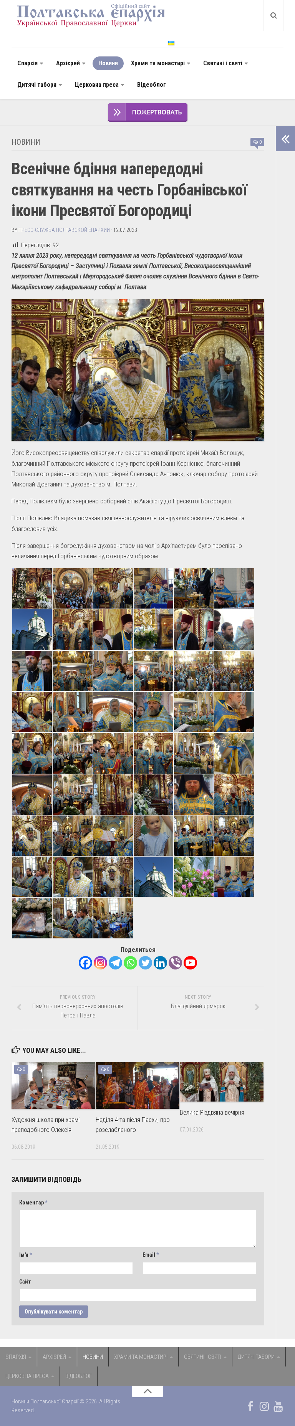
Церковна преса (97, 84)
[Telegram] (115, 962)
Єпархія (27, 63)
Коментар (33, 1202)
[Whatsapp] (130, 962)
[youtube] (278, 1406)
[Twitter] (145, 962)
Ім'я (25, 1255)
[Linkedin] (160, 962)
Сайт (25, 1282)
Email (151, 1255)
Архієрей (68, 63)
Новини (108, 63)
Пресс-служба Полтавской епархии (64, 230)
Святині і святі (222, 63)
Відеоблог (151, 84)
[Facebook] (85, 962)
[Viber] (175, 962)
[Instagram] (100, 962)
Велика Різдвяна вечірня (212, 1112)
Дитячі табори (36, 84)
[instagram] (264, 1406)
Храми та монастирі (158, 63)
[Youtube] (190, 962)
